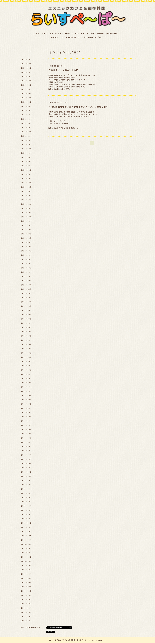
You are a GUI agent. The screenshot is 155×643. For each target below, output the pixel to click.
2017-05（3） (27, 412)
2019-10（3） (27, 310)
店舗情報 (100, 33)
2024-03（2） (27, 140)
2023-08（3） (27, 166)
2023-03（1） (27, 178)
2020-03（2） (27, 293)
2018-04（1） (27, 383)
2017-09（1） (27, 400)
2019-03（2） (27, 336)
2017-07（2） (27, 404)
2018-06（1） (27, 374)
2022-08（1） (27, 195)
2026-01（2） (27, 76)
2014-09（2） (27, 544)
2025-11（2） (27, 85)
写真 (51, 33)
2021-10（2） (27, 234)
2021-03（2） (27, 264)
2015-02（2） (27, 523)
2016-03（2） (27, 468)
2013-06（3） (27, 591)
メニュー (90, 33)
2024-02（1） (27, 144)
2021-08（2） (27, 242)
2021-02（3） (27, 268)
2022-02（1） (27, 217)
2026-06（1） (27, 64)
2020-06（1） (27, 285)
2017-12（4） (27, 395)
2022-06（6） (27, 204)
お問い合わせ (112, 33)
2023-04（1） (27, 174)
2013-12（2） (27, 570)
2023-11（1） (27, 153)
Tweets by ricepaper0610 (30, 627)
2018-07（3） (27, 370)
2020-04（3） (27, 289)
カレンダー (80, 33)
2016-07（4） (27, 451)
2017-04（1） (27, 417)
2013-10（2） (27, 578)
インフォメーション (64, 33)
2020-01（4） (27, 298)
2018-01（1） (27, 391)
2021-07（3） (27, 247)
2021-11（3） (27, 230)
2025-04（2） (27, 106)
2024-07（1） (27, 127)
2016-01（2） (27, 476)
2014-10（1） (27, 540)
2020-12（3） (27, 276)
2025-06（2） (27, 102)
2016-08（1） (27, 446)
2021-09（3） (27, 238)
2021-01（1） (27, 272)
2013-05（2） (27, 595)
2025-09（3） (27, 93)
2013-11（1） (27, 574)
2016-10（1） (27, 442)
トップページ (41, 33)
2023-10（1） (27, 157)
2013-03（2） (27, 604)
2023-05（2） (27, 170)
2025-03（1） (27, 110)
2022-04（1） (27, 208)
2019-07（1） (27, 323)
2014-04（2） (27, 557)
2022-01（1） (27, 221)
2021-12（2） (27, 225)
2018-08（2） (27, 366)
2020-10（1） (27, 281)
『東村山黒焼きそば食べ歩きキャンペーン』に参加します (78, 106)
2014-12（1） (27, 531)
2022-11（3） (27, 187)
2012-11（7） (27, 621)
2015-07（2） (27, 502)
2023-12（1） (27, 149)
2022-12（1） (27, 183)
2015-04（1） (27, 514)
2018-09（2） (27, 361)
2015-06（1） (27, 506)
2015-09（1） (27, 493)
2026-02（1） (27, 72)
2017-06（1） (27, 408)
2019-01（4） (27, 344)
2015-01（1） (27, 527)
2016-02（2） (27, 472)
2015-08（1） (27, 497)
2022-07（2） (27, 200)
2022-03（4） (27, 212)
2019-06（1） (27, 327)
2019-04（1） (27, 332)
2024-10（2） (27, 123)
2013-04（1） (27, 599)
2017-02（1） (27, 425)
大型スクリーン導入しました (63, 70)
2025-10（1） (27, 89)
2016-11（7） (27, 438)
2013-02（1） (27, 608)
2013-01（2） (27, 612)
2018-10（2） (27, 357)
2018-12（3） (27, 349)
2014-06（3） (27, 553)
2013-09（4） (27, 582)
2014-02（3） (27, 565)
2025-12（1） (27, 81)
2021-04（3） (27, 259)
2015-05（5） (27, 510)
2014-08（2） (27, 548)
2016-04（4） (27, 463)
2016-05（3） (27, 459)
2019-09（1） (27, 315)
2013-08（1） (27, 587)
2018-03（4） (27, 387)
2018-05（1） (27, 378)
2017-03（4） (27, 421)
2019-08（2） (27, 319)
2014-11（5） (27, 536)
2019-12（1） (27, 302)
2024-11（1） (27, 119)
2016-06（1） (27, 455)
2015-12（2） (27, 480)
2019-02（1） (27, 340)
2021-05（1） (27, 255)
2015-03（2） (27, 519)
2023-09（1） (27, 161)
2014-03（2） (27, 561)
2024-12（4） (27, 115)
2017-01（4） (27, 429)
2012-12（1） (27, 616)
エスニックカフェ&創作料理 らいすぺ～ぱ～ (71, 640)
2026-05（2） (27, 68)
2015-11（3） (27, 485)
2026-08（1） (27, 59)
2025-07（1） (27, 98)
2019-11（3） (27, 306)
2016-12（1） (27, 434)
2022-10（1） (27, 191)
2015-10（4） (27, 489)
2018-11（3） (27, 353)
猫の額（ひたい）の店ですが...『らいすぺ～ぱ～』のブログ (77, 37)
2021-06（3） (27, 251)
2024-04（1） (27, 136)
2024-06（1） (27, 132)
